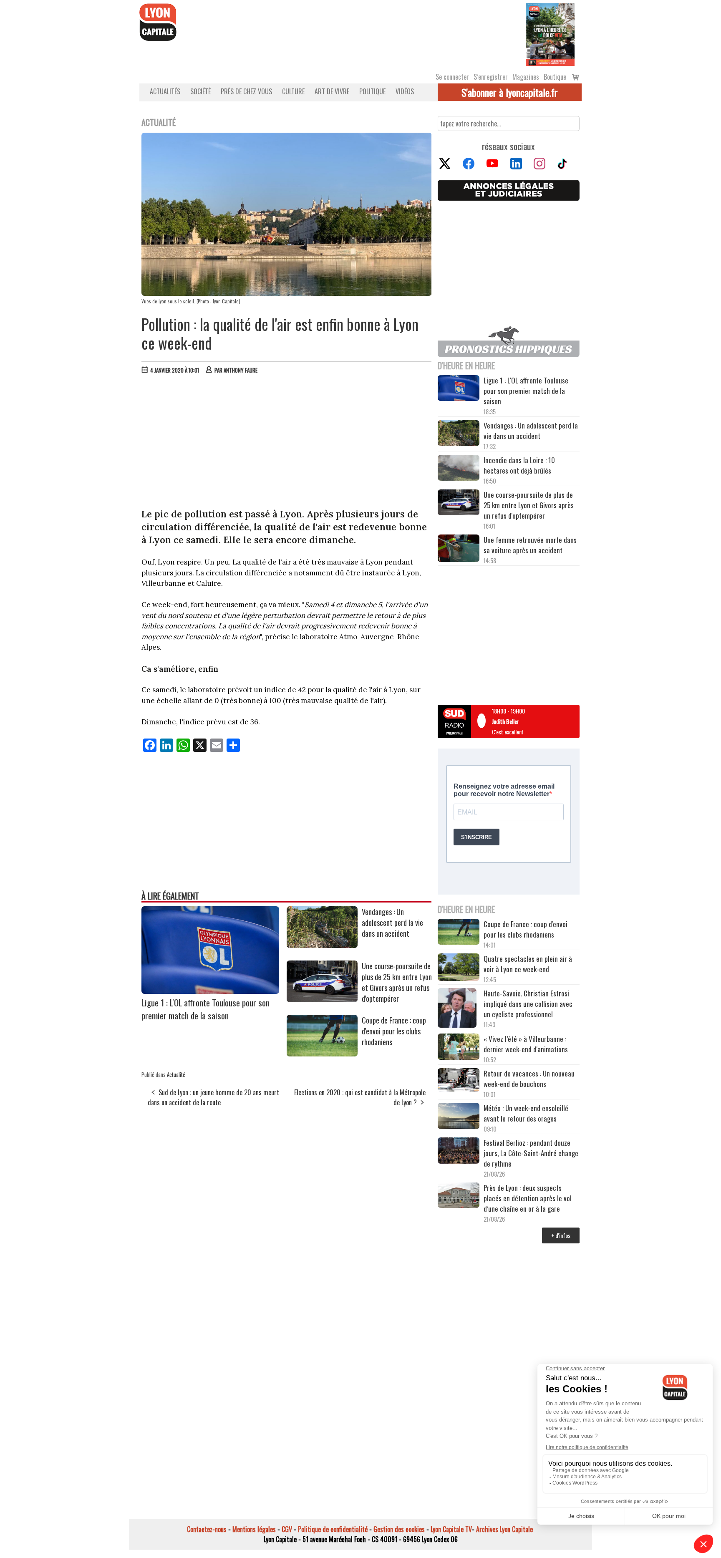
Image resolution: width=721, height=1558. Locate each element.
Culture (293, 91)
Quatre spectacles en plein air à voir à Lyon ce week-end (528, 963)
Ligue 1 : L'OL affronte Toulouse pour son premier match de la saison (205, 1009)
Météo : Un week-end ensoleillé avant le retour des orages (526, 1113)
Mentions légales (254, 1529)
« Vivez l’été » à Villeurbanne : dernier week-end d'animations (526, 1044)
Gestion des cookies (399, 1529)
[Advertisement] (286, 443)
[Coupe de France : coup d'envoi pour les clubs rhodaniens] (322, 1054)
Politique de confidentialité (333, 1529)
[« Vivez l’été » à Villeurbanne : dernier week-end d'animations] (458, 1047)
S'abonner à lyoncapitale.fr (509, 92)
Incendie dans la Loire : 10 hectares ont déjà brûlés (519, 465)
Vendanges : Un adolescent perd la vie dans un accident (392, 922)
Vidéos (405, 91)
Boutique (555, 77)
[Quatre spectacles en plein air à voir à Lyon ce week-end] (458, 968)
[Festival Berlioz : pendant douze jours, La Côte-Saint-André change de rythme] (458, 1151)
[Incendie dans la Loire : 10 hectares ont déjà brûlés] (458, 469)
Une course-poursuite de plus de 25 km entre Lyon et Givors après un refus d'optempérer (397, 982)
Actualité (176, 1074)
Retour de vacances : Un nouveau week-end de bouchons (529, 1078)
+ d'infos (560, 1235)
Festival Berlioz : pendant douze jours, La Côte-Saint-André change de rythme (531, 1153)
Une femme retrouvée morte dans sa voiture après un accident (530, 544)
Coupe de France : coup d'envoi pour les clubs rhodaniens (394, 1031)
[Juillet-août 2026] (550, 34)
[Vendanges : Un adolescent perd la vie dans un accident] (322, 945)
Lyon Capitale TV (451, 1529)
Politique (372, 91)
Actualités (165, 91)
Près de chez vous (246, 91)
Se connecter (452, 77)
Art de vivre (332, 91)
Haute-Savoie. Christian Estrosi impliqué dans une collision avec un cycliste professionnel (528, 1003)
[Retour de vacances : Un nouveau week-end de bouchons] (458, 1081)
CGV (287, 1529)
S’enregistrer (491, 77)
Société (200, 91)
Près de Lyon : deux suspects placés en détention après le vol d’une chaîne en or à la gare (528, 1198)
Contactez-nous (207, 1529)
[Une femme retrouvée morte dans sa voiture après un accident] (458, 549)
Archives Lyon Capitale (504, 1529)
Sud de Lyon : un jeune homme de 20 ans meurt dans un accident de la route (213, 1097)
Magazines (525, 77)
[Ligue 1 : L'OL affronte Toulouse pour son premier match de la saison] (210, 991)
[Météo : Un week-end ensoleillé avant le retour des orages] (458, 1117)
